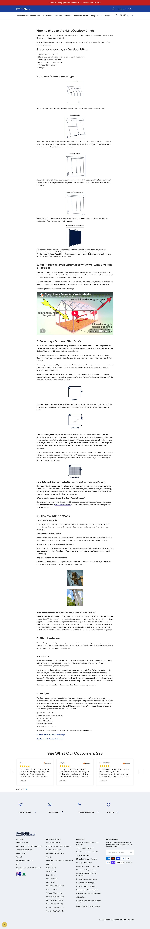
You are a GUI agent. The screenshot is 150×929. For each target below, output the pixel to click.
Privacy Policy (21, 853)
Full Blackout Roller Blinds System (58, 846)
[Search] (132, 15)
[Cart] (128, 15)
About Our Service (22, 843)
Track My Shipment (83, 855)
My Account (122, 9)
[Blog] (124, 15)
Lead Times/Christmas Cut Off (87, 852)
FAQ (17, 864)
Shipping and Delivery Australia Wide (29, 846)
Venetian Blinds (51, 879)
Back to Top (21, 789)
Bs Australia (63, 505)
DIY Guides (47, 16)
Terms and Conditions (24, 850)
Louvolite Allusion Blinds (55, 886)
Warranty (19, 857)
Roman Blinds (51, 868)
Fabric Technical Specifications (87, 890)
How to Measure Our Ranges (86, 879)
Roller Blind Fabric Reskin (55, 897)
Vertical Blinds (51, 871)
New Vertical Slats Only (54, 904)
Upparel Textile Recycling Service (88, 906)
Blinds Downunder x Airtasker (86, 859)
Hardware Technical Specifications (88, 893)
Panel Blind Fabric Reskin (55, 900)
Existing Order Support (24, 861)
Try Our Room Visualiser (84, 848)
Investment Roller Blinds (55, 853)
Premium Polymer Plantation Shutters (59, 861)
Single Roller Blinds (53, 843)
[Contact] (121, 15)
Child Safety (80, 897)
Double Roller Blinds (53, 850)
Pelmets (49, 864)
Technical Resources (63, 16)
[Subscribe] (131, 852)
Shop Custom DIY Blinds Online (28, 16)
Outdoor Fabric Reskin (54, 893)
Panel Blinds (50, 882)
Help (130, 9)
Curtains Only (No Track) (55, 911)
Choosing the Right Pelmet (86, 870)
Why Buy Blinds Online (84, 863)
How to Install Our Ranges (85, 886)
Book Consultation (81, 16)
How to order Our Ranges (85, 883)
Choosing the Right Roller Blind (87, 866)
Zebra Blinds (50, 875)
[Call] (117, 15)
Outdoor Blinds (51, 889)
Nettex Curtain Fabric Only (55, 907)
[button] (140, 772)
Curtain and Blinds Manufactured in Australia (28, 871)
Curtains (49, 857)
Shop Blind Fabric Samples (101, 16)
